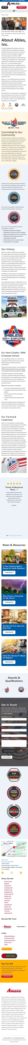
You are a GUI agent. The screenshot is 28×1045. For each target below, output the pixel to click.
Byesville (6, 883)
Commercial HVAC (9, 938)
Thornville (7, 911)
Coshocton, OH (8, 890)
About (6, 944)
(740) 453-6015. (8, 713)
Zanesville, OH (8, 913)
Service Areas (7, 942)
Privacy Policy (6, 1040)
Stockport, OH (8, 909)
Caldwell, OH (7, 885)
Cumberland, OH (8, 894)
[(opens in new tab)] (9, 956)
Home (2, 14)
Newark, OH (7, 906)
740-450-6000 (18, 867)
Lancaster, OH (8, 904)
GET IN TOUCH (7, 757)
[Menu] (14, 11)
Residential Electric (9, 936)
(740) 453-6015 (5, 863)
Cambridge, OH (8, 887)
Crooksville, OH (8, 892)
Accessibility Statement (16, 1040)
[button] (7, 535)
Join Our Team (7, 948)
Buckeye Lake (8, 881)
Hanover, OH (7, 898)
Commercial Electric (9, 940)
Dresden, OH (7, 896)
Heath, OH (7, 900)
